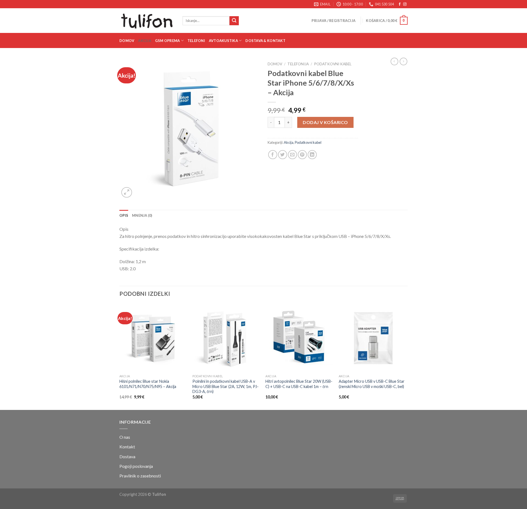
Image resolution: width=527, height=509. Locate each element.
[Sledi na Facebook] (399, 4)
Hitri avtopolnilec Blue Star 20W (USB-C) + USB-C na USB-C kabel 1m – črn (298, 384)
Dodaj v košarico (325, 122)
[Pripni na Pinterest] (302, 154)
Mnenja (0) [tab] (142, 215)
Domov (126, 40)
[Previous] (120, 356)
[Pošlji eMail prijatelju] (292, 154)
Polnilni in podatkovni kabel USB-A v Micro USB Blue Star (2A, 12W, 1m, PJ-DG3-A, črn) (225, 386)
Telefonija (298, 64)
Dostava (127, 456)
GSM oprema (167, 40)
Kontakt (127, 446)
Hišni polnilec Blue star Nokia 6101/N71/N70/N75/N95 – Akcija (147, 384)
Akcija (144, 40)
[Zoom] (126, 192)
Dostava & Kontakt (265, 40)
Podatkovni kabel (333, 64)
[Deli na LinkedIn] (312, 154)
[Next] (406, 356)
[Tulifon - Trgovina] (146, 21)
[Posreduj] (234, 21)
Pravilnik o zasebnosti (140, 475)
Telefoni (196, 40)
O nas (124, 437)
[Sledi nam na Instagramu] (405, 4)
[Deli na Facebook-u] (272, 154)
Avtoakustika (223, 40)
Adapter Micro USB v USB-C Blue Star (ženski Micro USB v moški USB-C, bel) (372, 384)
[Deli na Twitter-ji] (282, 154)
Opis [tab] (123, 215)
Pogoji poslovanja (136, 466)
